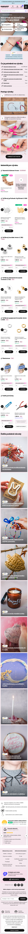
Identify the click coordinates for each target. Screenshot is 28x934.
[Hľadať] (25, 10)
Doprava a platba (7, 856)
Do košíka (9, 230)
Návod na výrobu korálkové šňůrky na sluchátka (13, 468)
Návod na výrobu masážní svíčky (13, 614)
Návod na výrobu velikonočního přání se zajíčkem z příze (12, 504)
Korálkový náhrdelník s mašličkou (13, 794)
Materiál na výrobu (20, 29)
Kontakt (7, 859)
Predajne (7, 861)
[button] (26, 44)
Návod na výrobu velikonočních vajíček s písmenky (12, 540)
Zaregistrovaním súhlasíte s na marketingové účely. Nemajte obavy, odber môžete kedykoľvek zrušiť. (14, 903)
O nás (20, 856)
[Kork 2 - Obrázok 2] (14, 129)
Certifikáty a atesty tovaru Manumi (20, 859)
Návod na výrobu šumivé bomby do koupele (14, 649)
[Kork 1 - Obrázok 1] (14, 106)
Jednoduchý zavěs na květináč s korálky (13, 685)
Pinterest (18, 885)
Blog (21, 863)
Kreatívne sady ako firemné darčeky (7, 865)
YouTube (22, 885)
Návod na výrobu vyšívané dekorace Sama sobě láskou (11, 757)
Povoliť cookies (14, 930)
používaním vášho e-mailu (20, 902)
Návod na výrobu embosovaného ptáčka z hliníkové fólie (13, 577)
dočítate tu (18, 924)
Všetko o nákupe (7, 853)
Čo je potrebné (20, 24)
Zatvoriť (27, 2)
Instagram (15, 885)
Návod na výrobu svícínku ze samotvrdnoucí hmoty (11, 721)
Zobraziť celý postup (14, 156)
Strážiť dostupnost (21, 426)
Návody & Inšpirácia (7, 14)
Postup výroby (8, 29)
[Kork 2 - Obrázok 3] (14, 148)
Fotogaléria (7, 24)
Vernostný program (21, 853)
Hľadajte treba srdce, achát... (9, 11)
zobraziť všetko (23, 824)
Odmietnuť (14, 927)
